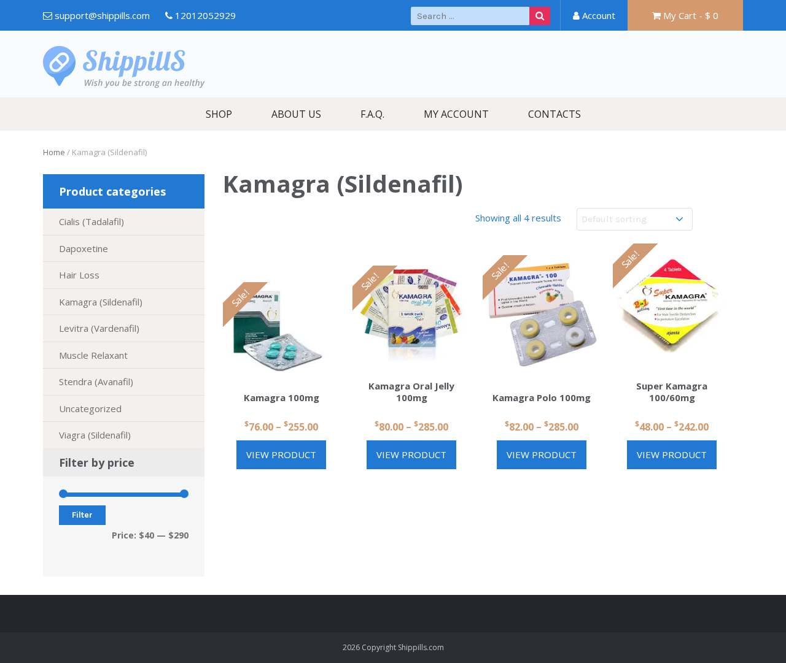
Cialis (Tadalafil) (91, 221)
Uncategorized (90, 408)
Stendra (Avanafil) (96, 381)
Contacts (554, 114)
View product (281, 454)
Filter (82, 515)
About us (296, 114)
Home (54, 152)
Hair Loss (79, 275)
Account (597, 15)
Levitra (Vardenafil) (99, 328)
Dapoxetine (83, 248)
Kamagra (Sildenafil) (100, 302)
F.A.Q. (372, 114)
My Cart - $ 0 (689, 15)
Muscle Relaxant (93, 355)
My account (456, 114)
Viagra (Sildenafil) (95, 435)
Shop (219, 114)
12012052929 (205, 15)
